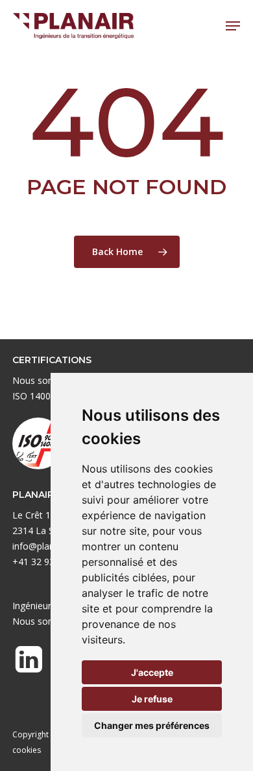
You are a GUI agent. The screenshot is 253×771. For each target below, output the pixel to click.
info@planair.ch (44, 546)
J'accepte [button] (152, 672)
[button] (233, 25)
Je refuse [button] (152, 698)
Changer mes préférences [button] (152, 725)
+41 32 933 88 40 (49, 561)
